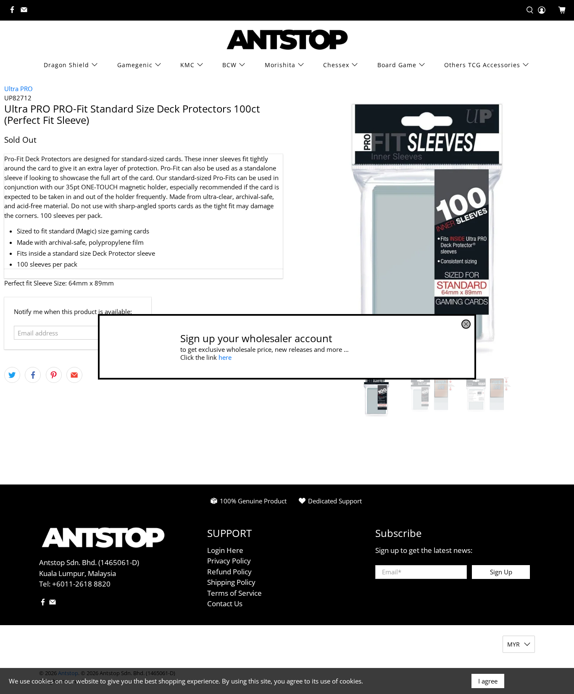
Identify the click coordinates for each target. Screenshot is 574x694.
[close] (466, 324)
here (225, 357)
